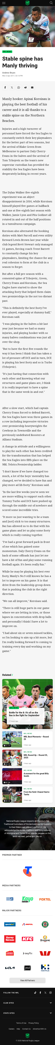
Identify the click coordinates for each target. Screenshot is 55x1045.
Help (18, 1029)
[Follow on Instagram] (50, 992)
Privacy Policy (33, 1023)
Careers (11, 1029)
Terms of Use (21, 1023)
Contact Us (26, 1029)
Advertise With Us (39, 1029)
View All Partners (27, 980)
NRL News (7, 52)
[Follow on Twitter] (45, 992)
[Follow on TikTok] (35, 992)
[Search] (51, 3)
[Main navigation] (3, 3)
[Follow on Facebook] (40, 992)
